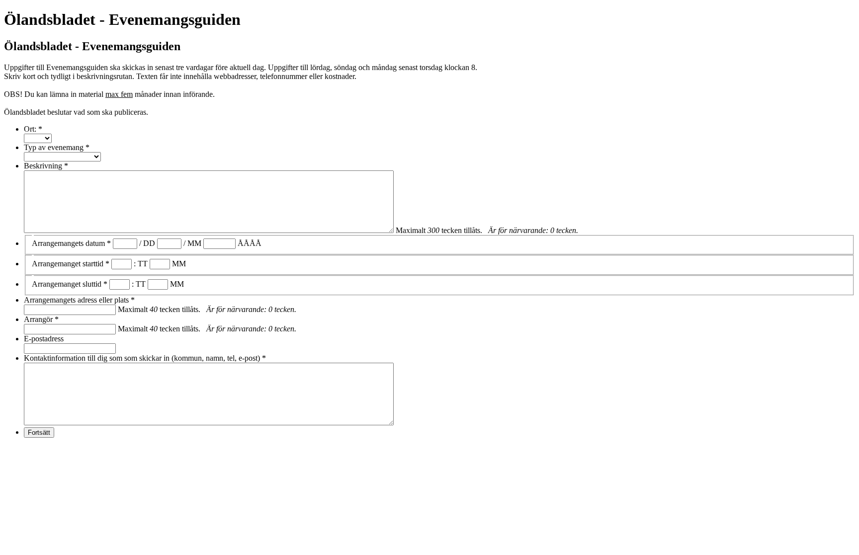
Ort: (33, 129)
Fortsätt (39, 432)
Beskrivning (46, 165)
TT (143, 263)
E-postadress (44, 338)
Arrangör (41, 319)
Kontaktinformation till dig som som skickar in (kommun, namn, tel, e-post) (145, 358)
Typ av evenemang (56, 147)
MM (194, 243)
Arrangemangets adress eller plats (79, 300)
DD (149, 243)
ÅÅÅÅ (249, 243)
